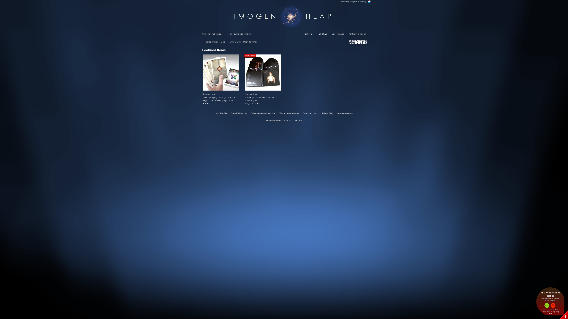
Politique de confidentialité (263, 113)
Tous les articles (210, 42)
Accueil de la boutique (212, 34)
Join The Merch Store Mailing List (231, 113)
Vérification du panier (358, 34)
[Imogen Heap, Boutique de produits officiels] (284, 16)
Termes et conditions (289, 113)
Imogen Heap (209, 94)
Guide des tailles (345, 113)
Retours (298, 120)
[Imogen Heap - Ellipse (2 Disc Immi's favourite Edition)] (263, 72)
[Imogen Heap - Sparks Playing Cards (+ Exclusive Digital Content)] (221, 72)
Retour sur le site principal (239, 34)
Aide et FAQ (327, 113)
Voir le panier (338, 34)
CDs (223, 42)
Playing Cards (234, 42)
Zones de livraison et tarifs (278, 120)
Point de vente (250, 42)
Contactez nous (310, 113)
